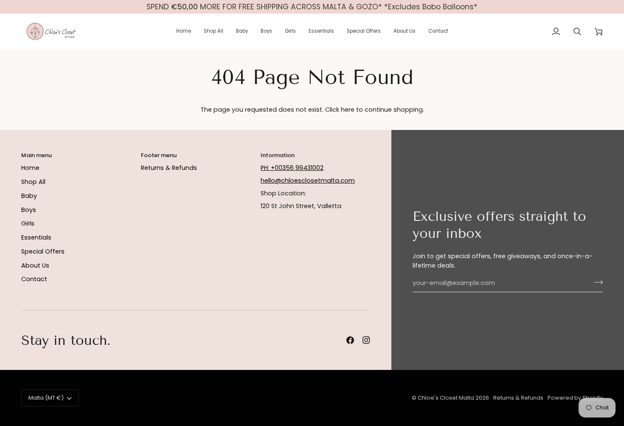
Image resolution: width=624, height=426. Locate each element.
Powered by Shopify (575, 398)
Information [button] (278, 155)
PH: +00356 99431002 (292, 168)
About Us (35, 265)
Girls (27, 223)
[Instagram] (366, 340)
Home (30, 168)
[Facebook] (350, 340)
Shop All (33, 182)
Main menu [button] (36, 155)
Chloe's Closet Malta (446, 398)
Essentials (36, 237)
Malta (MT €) (46, 398)
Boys (28, 210)
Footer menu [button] (159, 155)
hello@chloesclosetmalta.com (308, 180)
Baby (29, 196)
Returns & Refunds (169, 168)
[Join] (596, 282)
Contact (34, 279)
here (347, 109)
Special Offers (43, 251)
